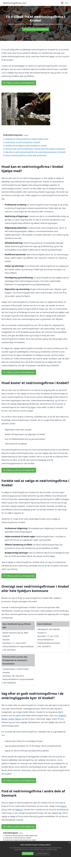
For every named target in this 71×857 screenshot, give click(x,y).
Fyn (5, 809)
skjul (25, 135)
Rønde (4, 719)
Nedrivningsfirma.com (14, 2)
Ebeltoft (62, 715)
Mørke (18, 719)
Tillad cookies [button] (27, 853)
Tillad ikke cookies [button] (42, 853)
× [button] (69, 842)
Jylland (63, 806)
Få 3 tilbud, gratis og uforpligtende (35, 29)
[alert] (35, 849)
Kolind (11, 719)
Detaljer (55, 849)
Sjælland (19, 809)
